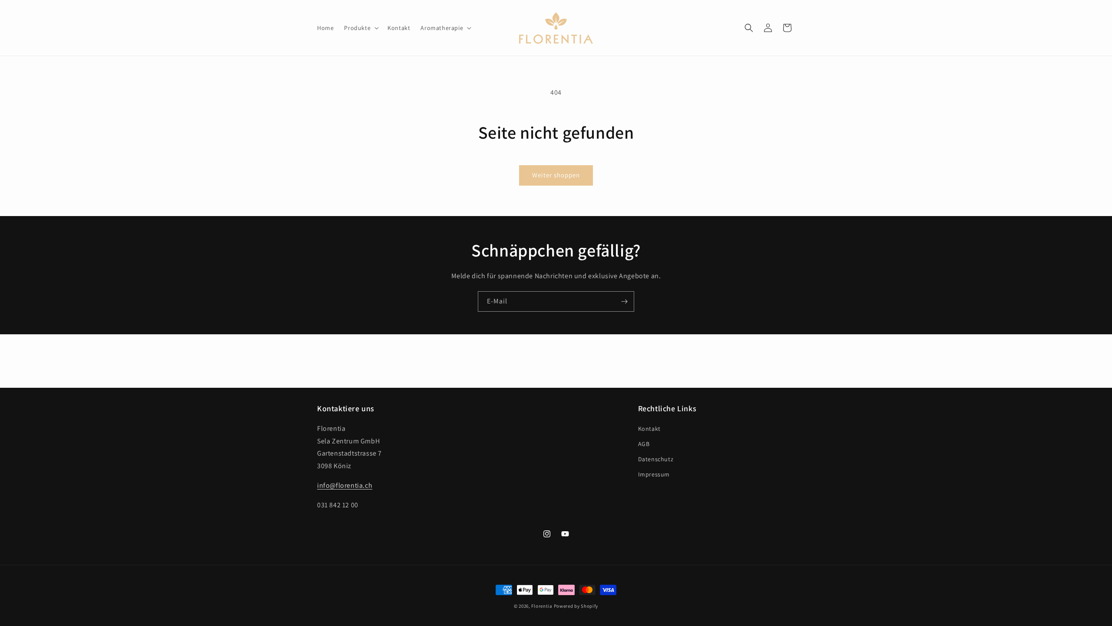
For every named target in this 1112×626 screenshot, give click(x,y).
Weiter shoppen (556, 175)
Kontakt (649, 429)
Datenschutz (656, 459)
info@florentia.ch (344, 485)
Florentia (541, 606)
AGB (644, 444)
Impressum (654, 474)
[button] (360, 28)
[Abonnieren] (624, 301)
